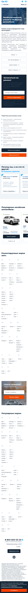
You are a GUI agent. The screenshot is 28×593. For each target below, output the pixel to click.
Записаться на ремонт (14, 150)
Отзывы (18, 546)
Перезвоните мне (14, 551)
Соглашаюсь (14, 590)
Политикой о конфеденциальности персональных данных (12, 586)
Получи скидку (14, 397)
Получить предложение (14, 97)
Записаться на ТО (14, 155)
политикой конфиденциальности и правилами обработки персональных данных (13, 104)
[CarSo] (4, 1)
